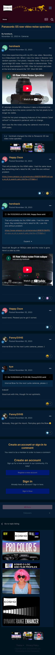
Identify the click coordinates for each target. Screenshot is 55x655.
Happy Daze (16, 157)
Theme (19, 645)
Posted (20, 50)
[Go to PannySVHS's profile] (4, 339)
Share (28, 507)
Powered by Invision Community (27, 651)
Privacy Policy (32, 645)
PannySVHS (16, 337)
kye (11, 366)
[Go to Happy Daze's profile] (4, 159)
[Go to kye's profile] (4, 368)
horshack (8, 34)
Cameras (25, 36)
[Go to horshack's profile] (4, 48)
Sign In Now (27, 491)
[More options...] (50, 48)
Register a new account (27, 472)
